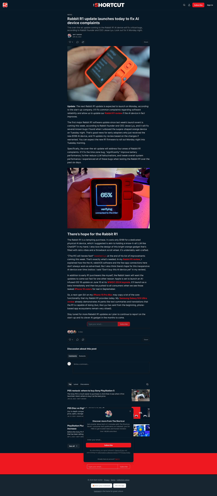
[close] (130, 411)
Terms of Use (119, 450)
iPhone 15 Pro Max (102, 295)
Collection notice (123, 480)
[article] (108, 396)
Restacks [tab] (82, 356)
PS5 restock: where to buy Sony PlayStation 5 (90, 390)
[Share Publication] (189, 5)
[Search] (184, 5)
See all (72, 446)
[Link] (64, 234)
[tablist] (77, 356)
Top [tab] (70, 384)
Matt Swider (77, 34)
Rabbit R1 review (113, 113)
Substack (97, 491)
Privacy (106, 480)
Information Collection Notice (108, 453)
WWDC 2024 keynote (118, 282)
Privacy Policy (125, 453)
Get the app (119, 485)
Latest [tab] (76, 384)
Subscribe (198, 5)
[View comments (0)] (77, 42)
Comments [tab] (73, 356)
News (69, 15)
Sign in (210, 5)
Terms (113, 480)
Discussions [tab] (84, 384)
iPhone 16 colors (83, 289)
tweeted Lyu (100, 256)
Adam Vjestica (82, 416)
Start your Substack (102, 485)
